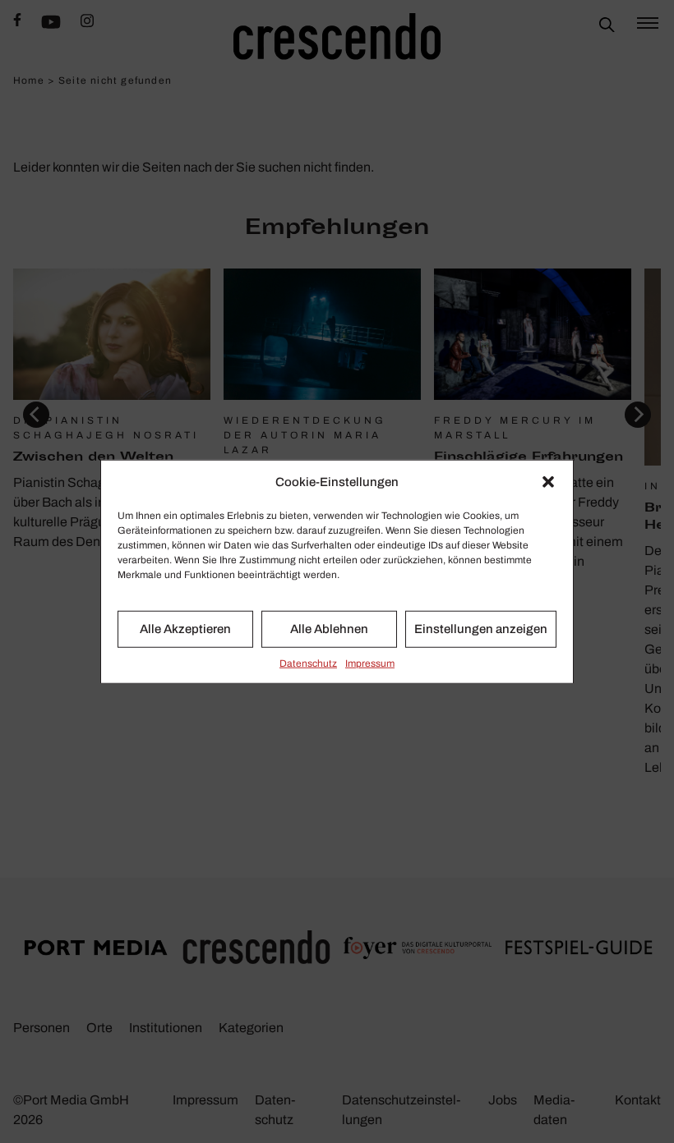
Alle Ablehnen (329, 629)
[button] (548, 482)
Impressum (370, 662)
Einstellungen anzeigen (480, 629)
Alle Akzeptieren (185, 629)
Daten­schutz (308, 662)
